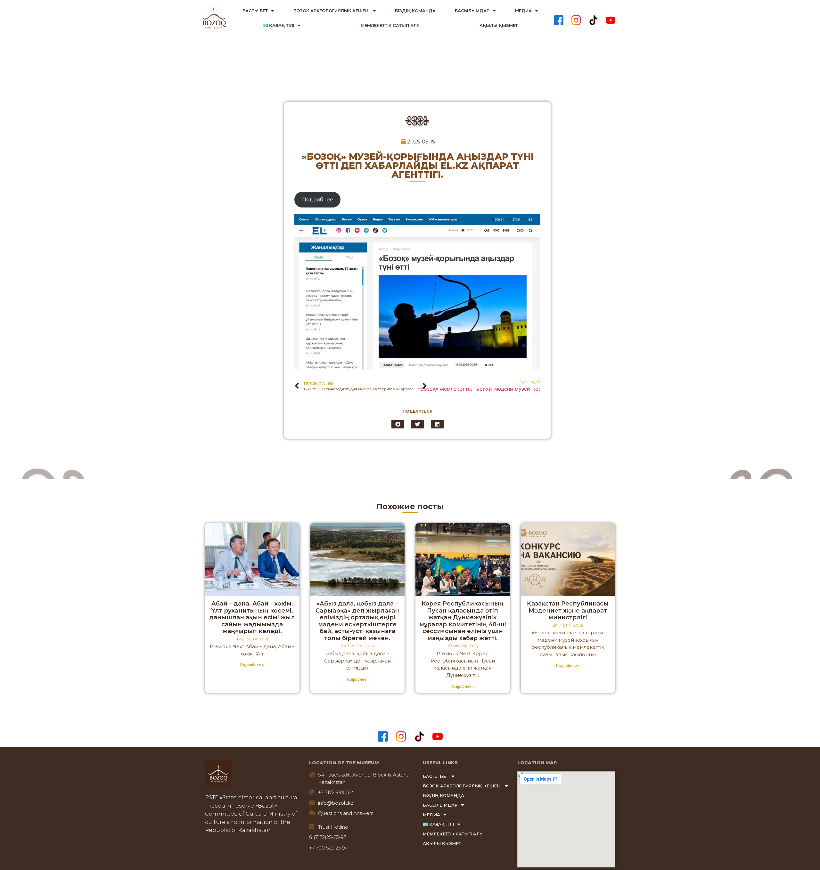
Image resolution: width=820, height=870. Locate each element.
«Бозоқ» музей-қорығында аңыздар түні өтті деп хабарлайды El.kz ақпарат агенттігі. (417, 165)
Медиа (523, 10)
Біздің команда (415, 10)
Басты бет (255, 10)
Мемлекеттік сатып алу (390, 25)
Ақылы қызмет (499, 25)
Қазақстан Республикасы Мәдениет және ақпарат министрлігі (568, 610)
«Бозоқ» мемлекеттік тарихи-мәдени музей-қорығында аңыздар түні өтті (478, 389)
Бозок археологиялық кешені (331, 10)
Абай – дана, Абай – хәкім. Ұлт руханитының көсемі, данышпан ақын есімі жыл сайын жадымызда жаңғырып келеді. (252, 617)
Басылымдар (472, 10)
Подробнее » (252, 665)
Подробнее (317, 200)
